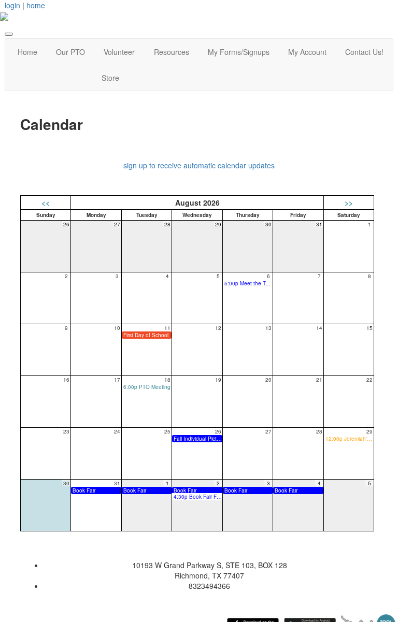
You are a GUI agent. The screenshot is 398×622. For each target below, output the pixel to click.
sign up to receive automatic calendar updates (199, 165)
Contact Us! (364, 52)
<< (45, 202)
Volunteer (119, 52)
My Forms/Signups (238, 52)
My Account (307, 52)
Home (27, 52)
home (35, 5)
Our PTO (70, 52)
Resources (171, 52)
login (12, 5)
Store (110, 78)
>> (349, 202)
